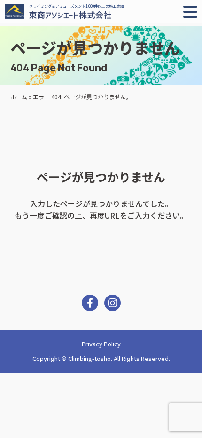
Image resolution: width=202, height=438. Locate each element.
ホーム (18, 97)
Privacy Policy (101, 343)
